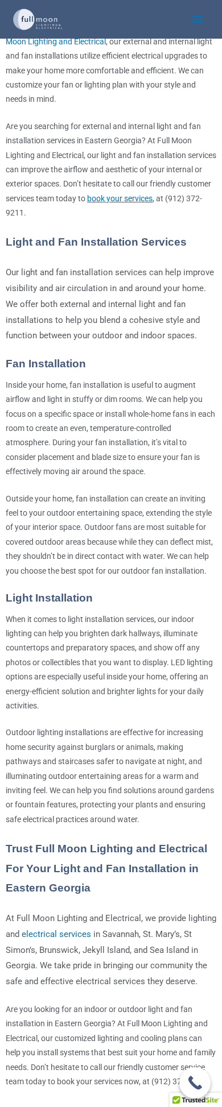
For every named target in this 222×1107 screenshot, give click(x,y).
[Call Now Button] (195, 1082)
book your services (120, 198)
